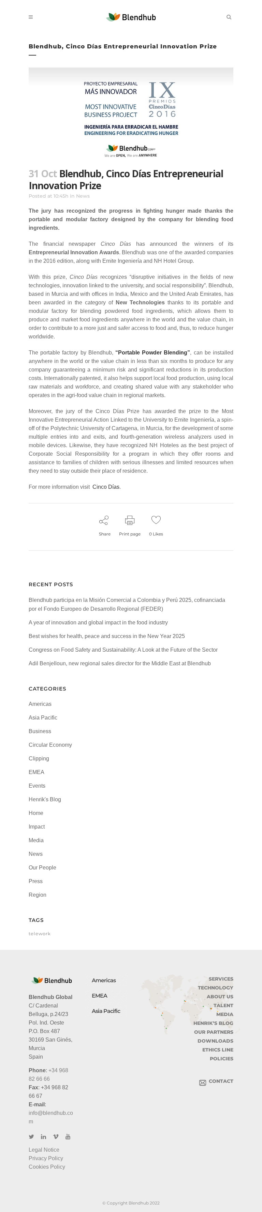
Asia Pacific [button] (106, 1011)
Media (36, 840)
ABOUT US (220, 997)
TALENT (223, 1005)
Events (37, 786)
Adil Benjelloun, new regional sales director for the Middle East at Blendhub (120, 663)
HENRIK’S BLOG (213, 1023)
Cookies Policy (47, 1167)
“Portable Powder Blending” (152, 352)
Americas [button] (104, 980)
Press (36, 881)
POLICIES (221, 1059)
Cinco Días (105, 487)
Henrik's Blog (45, 799)
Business (40, 731)
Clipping (39, 758)
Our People (42, 867)
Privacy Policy (46, 1158)
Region (37, 895)
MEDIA (224, 1014)
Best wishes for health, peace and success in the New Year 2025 (107, 636)
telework (40, 933)
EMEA (36, 772)
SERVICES (221, 979)
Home (36, 813)
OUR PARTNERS (213, 1032)
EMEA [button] (99, 996)
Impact (37, 827)
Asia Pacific (43, 718)
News (83, 196)
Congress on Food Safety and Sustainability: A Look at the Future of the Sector (123, 650)
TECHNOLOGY (215, 988)
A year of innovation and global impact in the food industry (98, 622)
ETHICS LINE (217, 1050)
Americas (40, 704)
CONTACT (219, 1081)
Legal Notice (44, 1150)
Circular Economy (50, 745)
